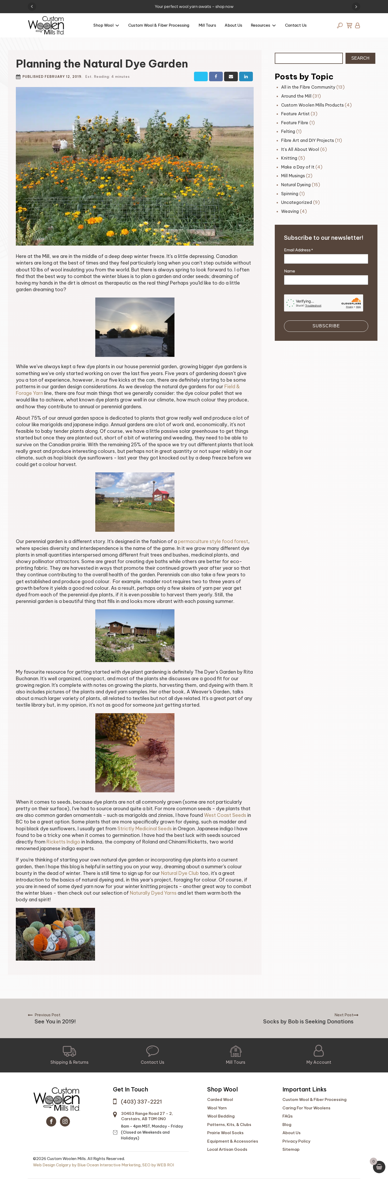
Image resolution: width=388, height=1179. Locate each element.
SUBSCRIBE (326, 326)
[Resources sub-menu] (275, 26)
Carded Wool (220, 1099)
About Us (233, 25)
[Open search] (339, 25)
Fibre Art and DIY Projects (307, 140)
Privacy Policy (296, 1141)
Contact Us (296, 25)
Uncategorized (296, 202)
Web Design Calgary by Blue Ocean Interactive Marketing (86, 1164)
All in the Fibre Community (308, 87)
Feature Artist (295, 113)
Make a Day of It (297, 167)
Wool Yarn (217, 1107)
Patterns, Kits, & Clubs (229, 1124)
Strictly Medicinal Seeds (144, 829)
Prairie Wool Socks (225, 1132)
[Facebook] (216, 76)
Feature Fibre (294, 122)
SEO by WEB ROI (158, 1164)
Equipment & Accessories (232, 1141)
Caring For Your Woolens (306, 1107)
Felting (288, 131)
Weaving (290, 211)
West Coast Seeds (225, 815)
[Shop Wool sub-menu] (118, 26)
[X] (201, 76)
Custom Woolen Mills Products (312, 105)
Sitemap (291, 1149)
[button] (69, 1055)
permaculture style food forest (213, 541)
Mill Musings (293, 175)
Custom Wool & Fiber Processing (159, 25)
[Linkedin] (246, 76)
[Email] (231, 76)
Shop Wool (103, 25)
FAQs (287, 1116)
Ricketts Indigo (63, 842)
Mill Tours (207, 25)
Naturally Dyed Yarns (153, 893)
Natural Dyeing (296, 184)
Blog (286, 1124)
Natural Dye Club (180, 873)
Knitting (289, 158)
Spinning (289, 193)
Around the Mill (296, 96)
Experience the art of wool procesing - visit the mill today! (194, 6)
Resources (260, 25)
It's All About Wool (300, 149)
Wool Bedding (221, 1116)
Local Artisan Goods (227, 1149)
